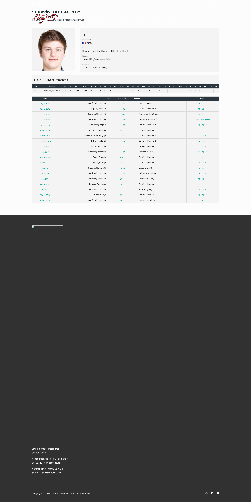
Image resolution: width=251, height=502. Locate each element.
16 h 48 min (203, 179)
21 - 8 (122, 157)
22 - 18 (122, 125)
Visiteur (137, 99)
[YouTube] (46, 4)
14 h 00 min (203, 103)
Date (45, 99)
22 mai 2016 (45, 184)
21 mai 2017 (45, 157)
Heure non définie (203, 120)
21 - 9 (122, 179)
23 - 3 (122, 200)
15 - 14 (122, 168)
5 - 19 (122, 184)
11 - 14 (122, 141)
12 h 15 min (203, 168)
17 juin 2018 (45, 114)
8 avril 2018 (45, 136)
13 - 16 (122, 120)
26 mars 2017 (45, 173)
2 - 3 (122, 190)
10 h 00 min (203, 125)
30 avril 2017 (45, 163)
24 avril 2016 (45, 195)
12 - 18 (122, 152)
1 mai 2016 (45, 190)
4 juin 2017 (45, 152)
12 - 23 (122, 114)
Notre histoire (120, 17)
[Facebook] (33, 4)
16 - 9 (122, 195)
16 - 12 (122, 109)
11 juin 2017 (45, 147)
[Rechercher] (205, 4)
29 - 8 (122, 147)
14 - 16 (122, 103)
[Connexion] (213, 4)
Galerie (138, 17)
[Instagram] (39, 4)
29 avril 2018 (45, 130)
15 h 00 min (203, 173)
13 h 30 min (203, 147)
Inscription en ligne (96, 17)
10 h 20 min (203, 195)
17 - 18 (122, 173)
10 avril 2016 (45, 200)
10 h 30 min (203, 200)
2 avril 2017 (45, 168)
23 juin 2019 (45, 103)
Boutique (153, 17)
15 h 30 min (203, 109)
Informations (72, 17)
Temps (203, 99)
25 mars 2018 (45, 141)
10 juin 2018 (45, 120)
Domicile (107, 99)
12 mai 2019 (45, 109)
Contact (169, 17)
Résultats (122, 99)
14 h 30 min (203, 114)
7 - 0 (122, 163)
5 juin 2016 (45, 179)
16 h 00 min (203, 163)
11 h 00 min (203, 130)
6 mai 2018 (45, 125)
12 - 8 (122, 130)
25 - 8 (122, 136)
